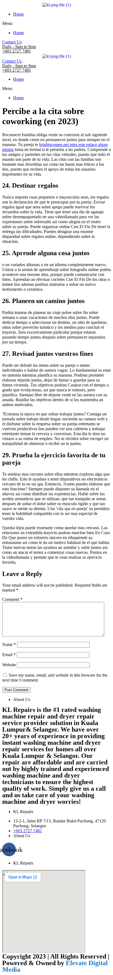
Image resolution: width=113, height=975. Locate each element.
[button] (56, 23)
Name (9, 644)
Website (9, 664)
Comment (12, 599)
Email (9, 654)
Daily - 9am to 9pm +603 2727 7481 (19, 48)
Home (18, 14)
